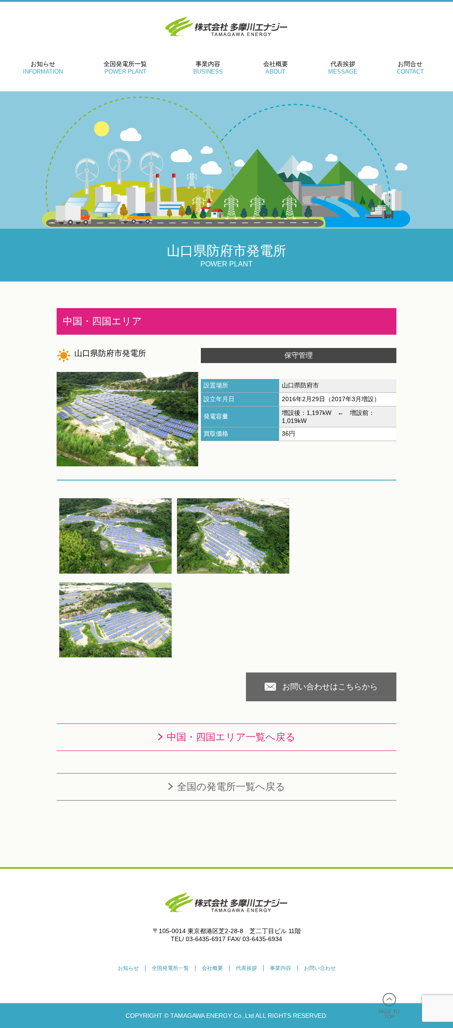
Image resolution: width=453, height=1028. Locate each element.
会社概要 (275, 67)
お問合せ (410, 67)
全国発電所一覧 (125, 67)
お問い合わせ (320, 968)
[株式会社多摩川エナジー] (226, 925)
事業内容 (208, 67)
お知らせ (43, 67)
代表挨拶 (342, 67)
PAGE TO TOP (389, 1014)
